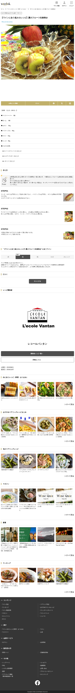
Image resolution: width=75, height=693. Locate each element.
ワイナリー (5, 632)
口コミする (37, 281)
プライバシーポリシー (46, 671)
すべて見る (70, 404)
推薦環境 (42, 665)
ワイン (42, 629)
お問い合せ (43, 668)
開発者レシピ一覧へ (37, 353)
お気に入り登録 (13, 103)
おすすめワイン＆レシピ (47, 607)
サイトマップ (44, 674)
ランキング (5, 607)
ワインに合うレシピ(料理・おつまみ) (12, 629)
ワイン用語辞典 (6, 610)
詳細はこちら (37, 359)
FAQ (3, 665)
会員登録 (42, 642)
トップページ (6, 662)
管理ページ (5, 652)
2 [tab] (39, 96)
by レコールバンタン (7, 21)
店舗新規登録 (44, 652)
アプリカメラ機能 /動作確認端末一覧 (7, 675)
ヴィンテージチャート (46, 610)
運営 (3, 671)
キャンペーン (6, 616)
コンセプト (43, 662)
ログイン (4, 642)
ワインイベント (44, 613)
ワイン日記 (5, 604)
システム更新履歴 (7, 668)
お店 (41, 632)
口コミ (37, 103)
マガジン (4, 613)
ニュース (42, 616)
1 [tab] (36, 96)
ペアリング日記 (44, 604)
